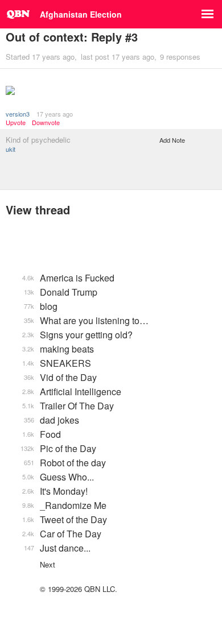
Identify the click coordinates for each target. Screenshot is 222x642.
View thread (38, 209)
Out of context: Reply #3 (72, 36)
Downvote (46, 122)
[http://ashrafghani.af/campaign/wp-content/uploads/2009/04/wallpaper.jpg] (111, 91)
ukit (10, 149)
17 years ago (54, 113)
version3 (18, 113)
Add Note (172, 139)
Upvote (16, 122)
